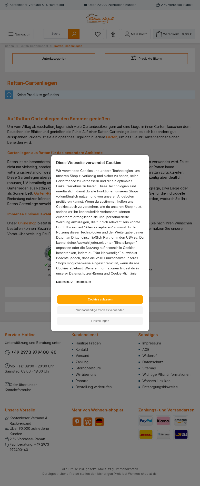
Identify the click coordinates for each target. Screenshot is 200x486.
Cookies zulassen (100, 299)
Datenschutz (64, 282)
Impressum (83, 282)
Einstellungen (100, 321)
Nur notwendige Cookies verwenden (100, 310)
